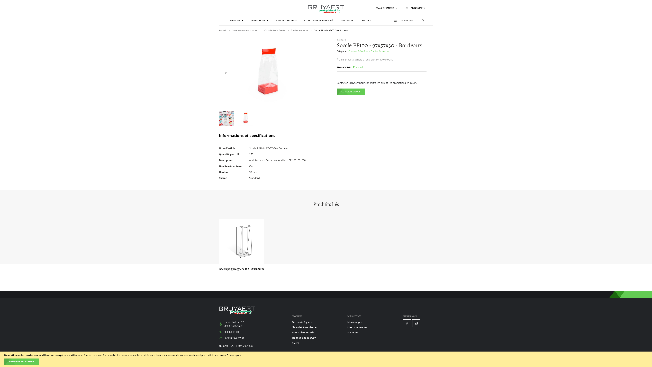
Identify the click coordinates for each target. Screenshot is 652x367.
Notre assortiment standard (245, 30)
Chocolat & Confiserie (274, 30)
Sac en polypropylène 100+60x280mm (241, 269)
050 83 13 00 (231, 332)
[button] (387, 8)
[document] (326, 359)
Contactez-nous (350, 91)
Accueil (222, 30)
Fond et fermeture (300, 30)
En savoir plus (234, 355)
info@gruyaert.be (234, 337)
